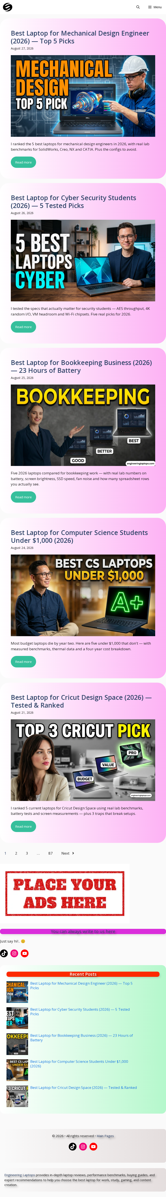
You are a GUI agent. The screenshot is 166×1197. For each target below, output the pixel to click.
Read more (23, 162)
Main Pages (105, 1136)
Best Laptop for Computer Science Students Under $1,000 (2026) (79, 536)
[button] (138, 7)
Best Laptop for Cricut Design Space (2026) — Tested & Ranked (81, 701)
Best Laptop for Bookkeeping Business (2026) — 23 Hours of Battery (81, 366)
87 (50, 853)
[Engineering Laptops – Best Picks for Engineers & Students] (7, 7)
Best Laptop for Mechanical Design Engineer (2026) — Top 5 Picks (80, 37)
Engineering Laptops (19, 1175)
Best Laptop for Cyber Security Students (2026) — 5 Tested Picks (73, 201)
